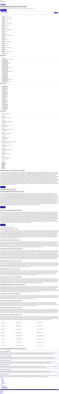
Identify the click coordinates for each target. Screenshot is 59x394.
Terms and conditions (5, 388)
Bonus (3, 382)
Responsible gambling (5, 387)
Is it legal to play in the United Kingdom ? (5, 351)
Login (1, 4)
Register (4, 4)
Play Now (1, 393)
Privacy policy (4, 386)
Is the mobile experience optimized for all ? (6, 369)
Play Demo (6, 60)
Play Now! (3, 10)
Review (3, 380)
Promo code (3, 383)
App (2, 381)
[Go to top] (0, 392)
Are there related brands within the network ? (6, 360)
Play (3, 16)
